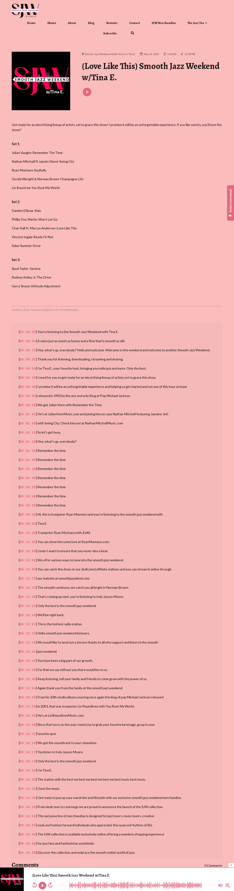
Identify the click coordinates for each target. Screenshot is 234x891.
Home (31, 23)
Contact (134, 23)
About (72, 23)
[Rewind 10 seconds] (34, 885)
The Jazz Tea (196, 23)
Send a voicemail (230, 201)
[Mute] (220, 885)
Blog (91, 23)
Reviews (111, 23)
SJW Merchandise (164, 23)
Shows (51, 23)
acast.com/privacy (45, 309)
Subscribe (110, 33)
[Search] (130, 33)
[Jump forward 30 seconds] (50, 885)
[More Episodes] (227, 885)
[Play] (42, 885)
